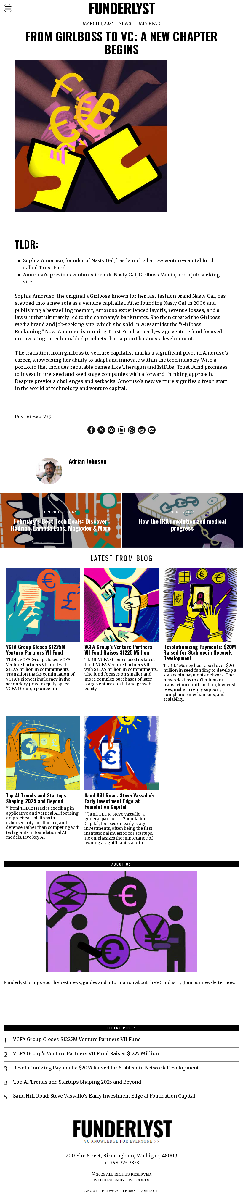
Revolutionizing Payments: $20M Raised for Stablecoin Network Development (199, 652)
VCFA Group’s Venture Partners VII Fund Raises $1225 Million (118, 649)
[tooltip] (91, 430)
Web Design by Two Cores (121, 1179)
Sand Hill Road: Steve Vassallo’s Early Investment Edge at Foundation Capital (119, 801)
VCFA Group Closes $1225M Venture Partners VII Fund (35, 649)
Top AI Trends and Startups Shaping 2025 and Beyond (36, 798)
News (125, 23)
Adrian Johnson (87, 460)
